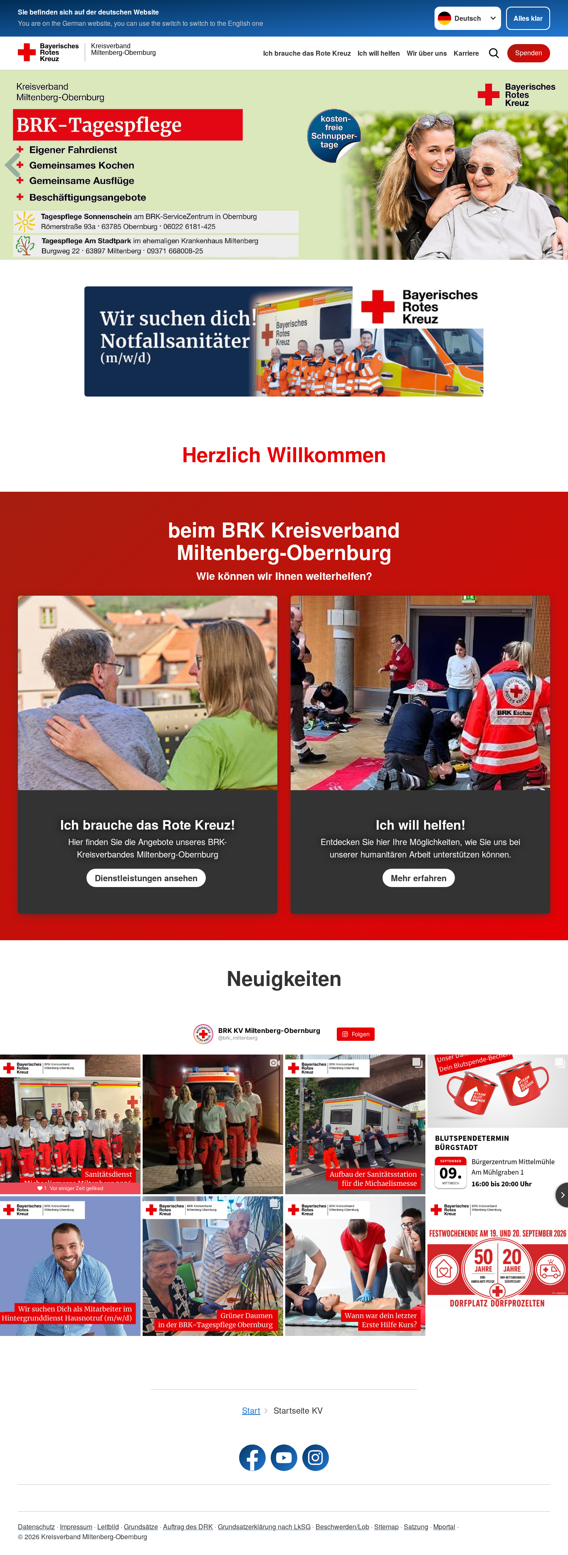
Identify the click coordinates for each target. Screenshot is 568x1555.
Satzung (416, 1526)
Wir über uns (427, 53)
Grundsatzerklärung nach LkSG (264, 1526)
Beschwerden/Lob (342, 1526)
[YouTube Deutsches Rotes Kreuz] (284, 1457)
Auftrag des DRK (188, 1526)
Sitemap (386, 1526)
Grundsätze (141, 1526)
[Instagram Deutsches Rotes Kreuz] (315, 1457)
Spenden (528, 52)
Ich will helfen (379, 53)
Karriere (466, 53)
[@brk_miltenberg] (203, 1034)
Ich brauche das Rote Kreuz (307, 53)
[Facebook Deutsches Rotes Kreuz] (252, 1457)
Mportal (444, 1526)
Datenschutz (36, 1526)
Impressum (76, 1526)
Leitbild (108, 1526)
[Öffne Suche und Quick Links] (494, 53)
